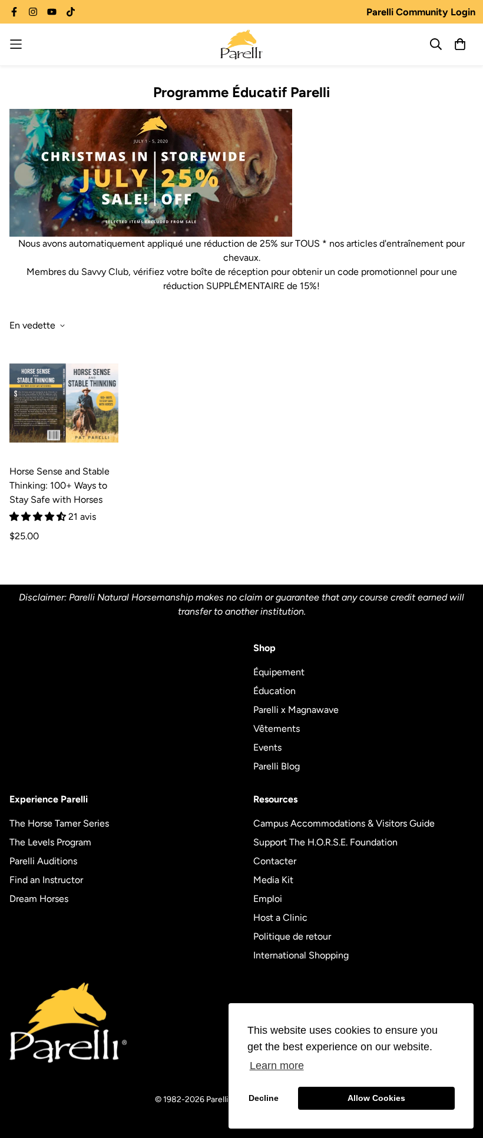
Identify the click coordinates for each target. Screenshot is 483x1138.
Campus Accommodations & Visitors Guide (344, 823)
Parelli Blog (276, 766)
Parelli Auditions (43, 861)
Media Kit (273, 879)
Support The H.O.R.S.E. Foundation (325, 842)
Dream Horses (38, 898)
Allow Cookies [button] (376, 1098)
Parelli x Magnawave (296, 709)
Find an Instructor (46, 879)
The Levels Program (50, 842)
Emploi (267, 898)
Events (267, 747)
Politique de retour (292, 936)
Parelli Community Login (420, 12)
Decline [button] (264, 1098)
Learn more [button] (277, 1065)
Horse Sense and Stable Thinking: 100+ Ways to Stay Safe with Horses (59, 485)
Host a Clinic (280, 917)
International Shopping (301, 955)
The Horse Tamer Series (59, 823)
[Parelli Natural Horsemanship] (241, 44)
